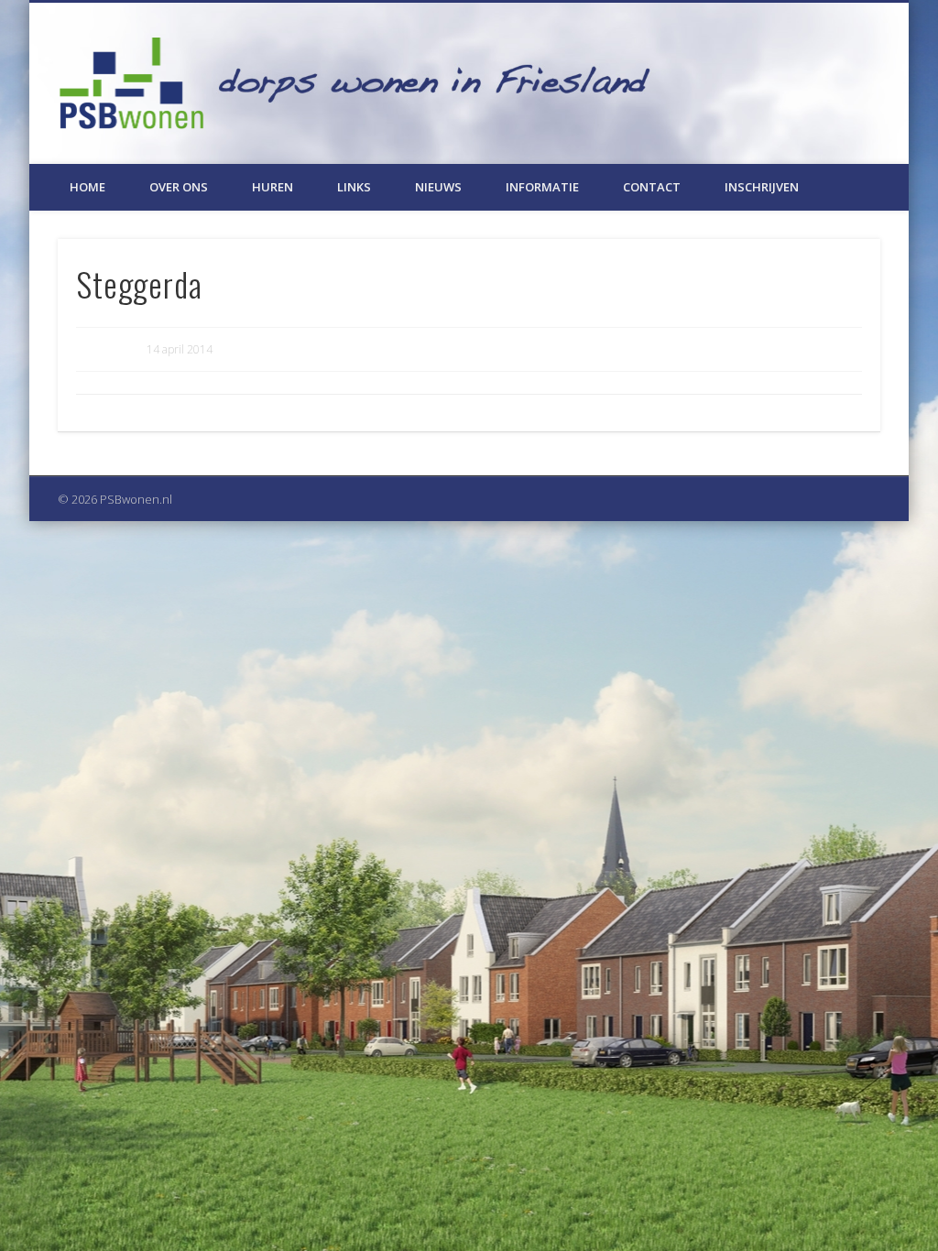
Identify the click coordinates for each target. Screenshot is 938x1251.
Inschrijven (762, 187)
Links (354, 187)
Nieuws (438, 187)
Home (87, 187)
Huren (272, 187)
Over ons (178, 187)
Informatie (542, 187)
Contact (652, 187)
